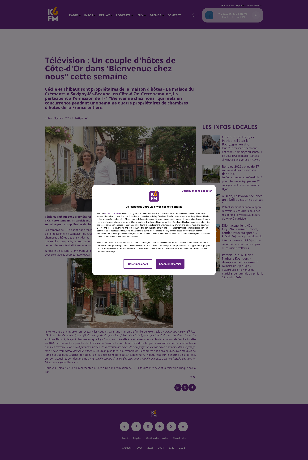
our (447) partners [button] (112, 213)
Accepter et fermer (170, 264)
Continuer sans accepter (197, 191)
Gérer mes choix (138, 264)
